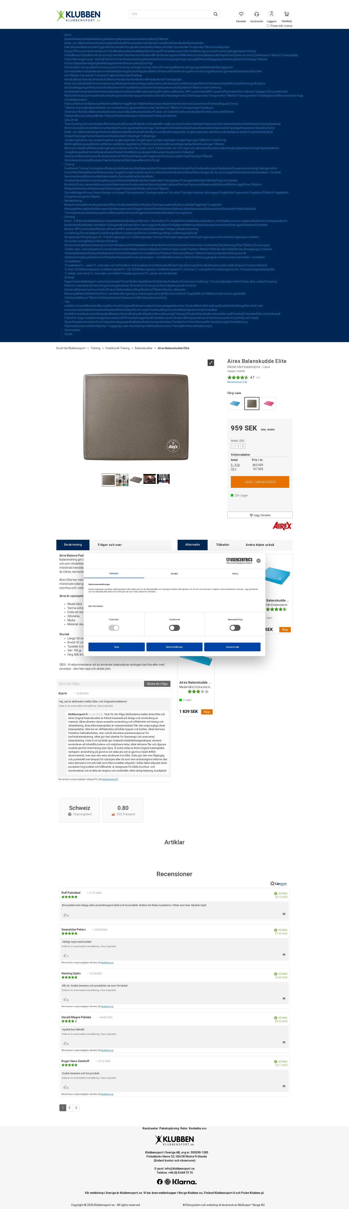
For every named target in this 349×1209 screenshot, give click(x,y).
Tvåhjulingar (148, 136)
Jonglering (71, 140)
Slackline (261, 128)
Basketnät (113, 39)
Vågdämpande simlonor (181, 285)
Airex (184, 326)
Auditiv (102, 156)
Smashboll (99, 309)
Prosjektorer (153, 156)
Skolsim (102, 241)
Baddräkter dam (89, 225)
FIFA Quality (129, 317)
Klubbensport (76, 348)
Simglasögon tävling (186, 237)
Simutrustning (73, 245)
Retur (184, 1128)
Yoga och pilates (227, 180)
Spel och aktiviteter (196, 148)
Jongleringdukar (103, 140)
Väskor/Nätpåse (149, 249)
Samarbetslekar (228, 123)
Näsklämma (145, 245)
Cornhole (115, 305)
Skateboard (102, 136)
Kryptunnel (115, 148)
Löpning (191, 59)
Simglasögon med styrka (215, 237)
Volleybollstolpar (126, 115)
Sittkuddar (167, 212)
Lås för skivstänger (221, 172)
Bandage (88, 63)
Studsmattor (174, 152)
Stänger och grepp (113, 192)
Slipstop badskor (85, 326)
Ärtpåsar (136, 75)
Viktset (189, 172)
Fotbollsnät (161, 55)
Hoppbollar (179, 132)
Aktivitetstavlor (88, 156)
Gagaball (170, 305)
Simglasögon (72, 237)
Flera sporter (83, 51)
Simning (69, 216)
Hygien (68, 281)
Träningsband (97, 168)
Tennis (234, 103)
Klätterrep (110, 144)
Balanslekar (206, 128)
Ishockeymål (120, 111)
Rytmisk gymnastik (224, 71)
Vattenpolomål (236, 253)
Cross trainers (85, 184)
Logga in (272, 14)
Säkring (136, 144)
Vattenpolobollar (216, 253)
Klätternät (107, 103)
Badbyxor (121, 51)
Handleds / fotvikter (268, 172)
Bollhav (84, 148)
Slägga (212, 59)
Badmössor (100, 245)
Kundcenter (150, 1128)
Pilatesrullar (97, 188)
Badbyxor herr (213, 220)
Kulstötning (164, 59)
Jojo (90, 140)
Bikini (103, 225)
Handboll (70, 79)
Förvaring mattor (106, 67)
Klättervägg (121, 103)
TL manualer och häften (109, 265)
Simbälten (248, 225)
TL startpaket (203, 269)
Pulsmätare (231, 91)
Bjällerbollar (120, 132)
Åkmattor (146, 160)
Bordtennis (185, 103)
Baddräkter (119, 220)
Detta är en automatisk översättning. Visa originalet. (86, 706)
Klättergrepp (83, 144)
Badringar (208, 225)
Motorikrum (71, 148)
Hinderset (133, 83)
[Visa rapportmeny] (284, 915)
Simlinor (95, 285)
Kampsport (178, 51)
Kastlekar (113, 128)
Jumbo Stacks (185, 305)
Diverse (87, 128)
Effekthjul (125, 156)
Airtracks (83, 71)
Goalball (155, 123)
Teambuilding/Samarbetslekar (84, 123)
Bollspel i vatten (95, 281)
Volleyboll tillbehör (165, 115)
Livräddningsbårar (109, 233)
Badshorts (258, 220)
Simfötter (169, 245)
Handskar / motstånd (155, 257)
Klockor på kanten (108, 229)
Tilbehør (229, 111)
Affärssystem (192, 1205)
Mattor (154, 71)
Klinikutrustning (74, 204)
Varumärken (72, 330)
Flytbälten (261, 225)
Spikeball (275, 123)
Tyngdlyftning (123, 172)
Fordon (90, 136)
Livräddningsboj (180, 233)
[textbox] (100, 684)
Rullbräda (250, 208)
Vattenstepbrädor (230, 257)
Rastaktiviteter (82, 322)
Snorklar (180, 245)
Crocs (104, 249)
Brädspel (238, 148)
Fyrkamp (159, 305)
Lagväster (174, 55)
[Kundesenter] (257, 14)
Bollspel (94, 253)
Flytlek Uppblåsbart (141, 281)
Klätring (199, 51)
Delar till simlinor (133, 285)
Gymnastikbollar (163, 43)
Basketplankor (129, 39)
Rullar (230, 192)
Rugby (234, 51)
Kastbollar (193, 43)
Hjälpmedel (232, 281)
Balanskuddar (130, 168)
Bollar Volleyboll (106, 115)
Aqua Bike (88, 257)
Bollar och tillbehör (76, 43)
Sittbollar (155, 212)
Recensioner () (237, 382)
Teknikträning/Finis (230, 245)
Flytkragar (235, 225)
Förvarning (98, 83)
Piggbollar (103, 47)
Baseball (132, 51)
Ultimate (262, 313)
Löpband (172, 184)
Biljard (142, 51)
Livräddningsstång (158, 233)
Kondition (70, 184)
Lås (117, 289)
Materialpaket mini (93, 269)
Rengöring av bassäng (135, 293)
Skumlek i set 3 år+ (172, 148)
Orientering (223, 51)
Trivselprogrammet (133, 273)
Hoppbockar (130, 71)
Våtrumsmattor (286, 95)
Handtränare (128, 212)
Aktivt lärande (73, 128)
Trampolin (100, 75)
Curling (253, 148)
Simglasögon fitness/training (155, 237)
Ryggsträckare (143, 208)
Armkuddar (86, 220)
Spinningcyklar (157, 184)
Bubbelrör (113, 156)
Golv (86, 196)
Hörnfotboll (232, 317)
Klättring (69, 144)
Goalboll (193, 313)
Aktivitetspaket (113, 123)
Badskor (164, 225)
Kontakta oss (198, 1128)
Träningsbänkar (135, 192)
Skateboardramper (165, 87)
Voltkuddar (124, 75)
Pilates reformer (147, 188)
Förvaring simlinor (154, 285)
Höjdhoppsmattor (118, 95)
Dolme (112, 245)
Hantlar (92, 172)
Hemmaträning (74, 176)
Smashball (143, 47)
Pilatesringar (113, 188)
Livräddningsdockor (133, 233)
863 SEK (258, 465)
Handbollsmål (139, 79)
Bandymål (85, 111)
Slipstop (200, 322)
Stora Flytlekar (162, 253)
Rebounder (213, 55)
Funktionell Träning (76, 168)
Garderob (70, 289)
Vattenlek (173, 128)
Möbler (90, 293)
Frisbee (166, 51)
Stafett (239, 59)
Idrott (67, 35)
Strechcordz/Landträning (202, 245)
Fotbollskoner (130, 55)
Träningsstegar (190, 107)
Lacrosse (210, 51)
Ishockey (83, 160)
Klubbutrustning (188, 229)
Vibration (196, 156)
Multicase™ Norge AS (251, 1205)
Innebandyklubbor (109, 91)
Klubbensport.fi (224, 1192)
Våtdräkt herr (235, 249)
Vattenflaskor (130, 249)
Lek (235, 265)
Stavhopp (250, 59)
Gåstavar (114, 212)
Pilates (68, 188)
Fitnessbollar (133, 43)
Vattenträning (73, 257)
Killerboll (199, 305)
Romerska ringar (201, 71)
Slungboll (130, 47)
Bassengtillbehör (75, 293)
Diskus (128, 59)
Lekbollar (74, 47)
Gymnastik (71, 71)
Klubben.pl (257, 1192)
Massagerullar (104, 208)
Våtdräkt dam (218, 249)
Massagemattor (123, 208)
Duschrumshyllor (96, 289)
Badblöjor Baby (102, 220)
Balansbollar (114, 168)
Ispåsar (98, 63)
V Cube (214, 140)
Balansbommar (99, 71)
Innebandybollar (88, 91)
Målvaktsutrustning (193, 55)
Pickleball (214, 103)
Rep (225, 83)
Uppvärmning (194, 309)
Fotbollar (147, 43)
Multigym (79, 192)
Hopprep (145, 83)
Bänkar (80, 289)
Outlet (68, 334)
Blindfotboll (135, 132)
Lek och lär (71, 119)
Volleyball (274, 313)
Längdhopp (178, 59)
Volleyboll (70, 115)
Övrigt (162, 91)
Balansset (95, 103)
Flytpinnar (123, 257)
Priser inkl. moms (281, 25)
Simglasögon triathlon (245, 237)
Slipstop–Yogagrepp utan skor (115, 326)
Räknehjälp (157, 229)
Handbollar (180, 43)
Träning (69, 164)
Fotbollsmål (146, 55)
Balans (194, 128)
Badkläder (135, 322)
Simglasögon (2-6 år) (123, 237)
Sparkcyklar (117, 136)
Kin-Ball (190, 51)
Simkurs (112, 241)
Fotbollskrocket (161, 317)
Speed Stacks (247, 51)
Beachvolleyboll (86, 115)
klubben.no (107, 962)
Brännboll (129, 123)
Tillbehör (163, 39)
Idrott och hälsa (74, 83)
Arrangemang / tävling (88, 59)
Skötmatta (184, 220)
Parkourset (82, 103)
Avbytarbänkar (98, 87)
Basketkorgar (97, 39)
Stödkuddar (124, 204)
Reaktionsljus (209, 168)
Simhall (69, 277)
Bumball (104, 305)
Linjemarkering (211, 87)
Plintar (173, 71)
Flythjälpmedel (178, 225)
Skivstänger (201, 172)
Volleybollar (222, 47)
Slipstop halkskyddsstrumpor (153, 326)
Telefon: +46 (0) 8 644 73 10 (175, 1172)
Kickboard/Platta (127, 245)
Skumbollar (117, 47)
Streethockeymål (213, 111)
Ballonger (94, 132)
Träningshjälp (289, 55)
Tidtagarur (261, 91)
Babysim (91, 241)
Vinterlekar (71, 160)
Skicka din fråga (157, 683)
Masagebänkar (112, 63)
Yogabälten (281, 192)
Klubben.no (195, 1192)
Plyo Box (195, 168)
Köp (260, 482)
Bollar (87, 83)
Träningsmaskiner (162, 204)
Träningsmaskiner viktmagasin (200, 192)
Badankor (83, 253)
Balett (113, 71)
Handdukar (115, 249)
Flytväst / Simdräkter (152, 220)
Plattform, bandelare (108, 293)
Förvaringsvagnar (192, 67)
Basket (68, 39)
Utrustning (156, 293)
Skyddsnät (226, 55)
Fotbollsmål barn (196, 317)
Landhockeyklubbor (140, 111)
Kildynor (137, 204)
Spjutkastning (226, 59)
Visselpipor (207, 107)
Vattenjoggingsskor (206, 257)
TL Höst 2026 (72, 269)
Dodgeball (110, 43)
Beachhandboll (85, 79)
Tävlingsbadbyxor (276, 220)
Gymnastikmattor (96, 95)
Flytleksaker (130, 253)
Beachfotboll (81, 55)
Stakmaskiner (121, 184)
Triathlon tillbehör (198, 249)
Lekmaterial (159, 144)
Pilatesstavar (81, 188)
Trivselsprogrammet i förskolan (232, 269)
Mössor (190, 253)
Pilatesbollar (129, 188)
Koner (154, 83)
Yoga (223, 192)
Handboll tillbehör (106, 79)
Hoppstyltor (248, 128)
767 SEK (258, 469)
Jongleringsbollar (197, 132)
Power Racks (93, 192)
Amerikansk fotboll (103, 51)
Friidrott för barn (113, 59)
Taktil (186, 156)
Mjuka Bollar (239, 132)
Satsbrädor (244, 71)
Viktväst (144, 172)
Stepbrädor (225, 168)
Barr (119, 71)
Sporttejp (147, 63)
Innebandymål (130, 91)
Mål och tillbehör (205, 293)
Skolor (68, 322)
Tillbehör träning (74, 107)
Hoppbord (144, 71)
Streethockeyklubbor (188, 111)
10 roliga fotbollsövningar (89, 317)
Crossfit (69, 172)
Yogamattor (241, 192)
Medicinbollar (88, 47)
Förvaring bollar (86, 67)
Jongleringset (144, 140)
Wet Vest (211, 322)
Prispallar (129, 87)
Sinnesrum (71, 156)
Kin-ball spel (212, 305)
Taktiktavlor (262, 55)
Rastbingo (238, 305)
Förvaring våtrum (150, 67)
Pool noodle (145, 253)
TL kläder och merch (77, 273)
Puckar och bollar (164, 111)
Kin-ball (170, 91)
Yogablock (256, 192)
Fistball (121, 43)
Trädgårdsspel (73, 152)
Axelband (91, 107)
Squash (225, 103)
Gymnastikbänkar (116, 83)
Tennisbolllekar (176, 309)
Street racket (141, 309)
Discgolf (69, 51)
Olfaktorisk (139, 156)
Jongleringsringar (187, 140)
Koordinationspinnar (171, 83)
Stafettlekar (125, 309)
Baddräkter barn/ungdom (142, 225)
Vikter (202, 180)
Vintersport (71, 111)
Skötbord (146, 289)
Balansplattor (148, 168)
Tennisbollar (181, 47)
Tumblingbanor (266, 95)
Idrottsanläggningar (76, 87)
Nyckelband (127, 289)
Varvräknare (246, 91)
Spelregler (223, 322)
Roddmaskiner (139, 184)
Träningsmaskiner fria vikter (163, 192)
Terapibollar (196, 47)
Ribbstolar (234, 83)
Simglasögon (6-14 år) (95, 237)
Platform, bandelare (77, 285)
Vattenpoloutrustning (153, 297)
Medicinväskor (131, 63)
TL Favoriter (187, 269)
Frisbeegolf (180, 313)
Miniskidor (95, 160)
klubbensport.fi (110, 779)
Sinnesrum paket (172, 156)
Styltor (271, 128)
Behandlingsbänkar (96, 204)
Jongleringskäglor (164, 140)
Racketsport (156, 103)
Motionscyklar (103, 184)
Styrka (68, 192)
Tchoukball (250, 313)
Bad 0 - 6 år (71, 220)
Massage (70, 208)
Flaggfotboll (144, 317)
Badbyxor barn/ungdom (237, 220)
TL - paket (87, 265)
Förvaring (70, 67)
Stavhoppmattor (198, 95)
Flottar (118, 253)
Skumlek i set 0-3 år (147, 148)
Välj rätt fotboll (249, 317)
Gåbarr (113, 204)
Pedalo (239, 208)
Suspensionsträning (245, 168)
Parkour (164, 71)
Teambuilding (158, 309)
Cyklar (68, 136)
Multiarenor (115, 87)
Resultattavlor (144, 87)
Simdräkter (222, 225)
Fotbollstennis (216, 317)
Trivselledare (72, 261)
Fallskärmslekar (143, 305)
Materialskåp (211, 67)
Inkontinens (176, 257)
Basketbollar (81, 39)
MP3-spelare (215, 91)
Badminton (171, 103)
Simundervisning (75, 241)
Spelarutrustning (244, 55)
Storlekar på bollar (161, 47)
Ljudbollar (225, 132)
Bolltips (144, 313)
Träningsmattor (247, 95)
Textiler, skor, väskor (77, 249)
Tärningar (160, 128)
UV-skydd (172, 220)
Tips (67, 301)
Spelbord (273, 148)
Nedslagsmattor (177, 95)
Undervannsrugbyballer (231, 293)
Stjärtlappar (132, 160)
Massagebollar (85, 208)
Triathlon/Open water (173, 249)
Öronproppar (262, 245)
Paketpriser (215, 83)
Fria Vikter (156, 172)
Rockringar (184, 71)
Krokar (111, 289)
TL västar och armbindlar (161, 273)
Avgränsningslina (112, 285)
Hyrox (191, 326)
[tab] (72, 545)
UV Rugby (189, 293)
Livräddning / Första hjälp (209, 281)
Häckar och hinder (108, 107)
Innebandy (71, 91)
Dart (148, 51)
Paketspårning (169, 1128)
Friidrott (69, 59)
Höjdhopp (138, 59)
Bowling (227, 148)
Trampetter (87, 75)
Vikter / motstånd (253, 257)
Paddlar (158, 245)
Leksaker (145, 152)
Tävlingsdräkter (116, 225)
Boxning (168, 313)
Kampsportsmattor (141, 95)
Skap (137, 289)
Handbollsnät (156, 79)
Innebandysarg (148, 91)
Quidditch (226, 305)
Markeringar (191, 83)
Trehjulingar (132, 136)
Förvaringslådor (171, 67)
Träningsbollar (190, 180)
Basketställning (148, 39)
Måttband (202, 59)
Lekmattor (160, 95)
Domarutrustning (100, 55)
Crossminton (200, 103)
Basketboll (106, 132)
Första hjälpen (73, 63)
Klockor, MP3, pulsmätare (191, 91)
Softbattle (244, 123)
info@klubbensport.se (179, 1168)
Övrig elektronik (278, 91)
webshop (212, 1205)
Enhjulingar (234, 128)
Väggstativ (226, 67)
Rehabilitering (73, 200)
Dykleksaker (106, 253)
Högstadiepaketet (263, 269)
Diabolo (82, 140)
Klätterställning (98, 148)
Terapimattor (217, 95)
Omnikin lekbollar (192, 123)
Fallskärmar (142, 123)
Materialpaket (114, 269)
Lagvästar (134, 107)
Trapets (112, 75)
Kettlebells (81, 172)
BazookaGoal (113, 317)
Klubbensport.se (131, 1192)
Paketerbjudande (113, 160)
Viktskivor (179, 172)
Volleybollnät (145, 115)
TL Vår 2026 (130, 269)
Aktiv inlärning (133, 265)
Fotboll (68, 55)
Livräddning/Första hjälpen (81, 233)
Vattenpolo (178, 253)
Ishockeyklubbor (102, 111)
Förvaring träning (128, 67)
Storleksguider (120, 322)
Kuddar (146, 204)
